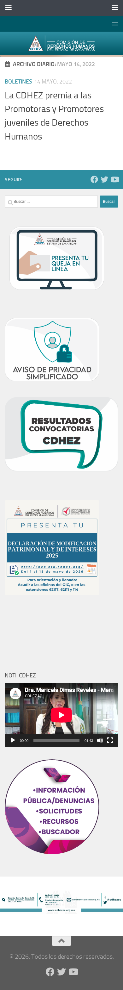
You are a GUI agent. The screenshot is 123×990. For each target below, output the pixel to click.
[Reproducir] (13, 740)
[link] (61, 44)
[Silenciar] (100, 740)
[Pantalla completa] (110, 740)
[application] (61, 715)
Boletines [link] (18, 81)
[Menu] (115, 24)
